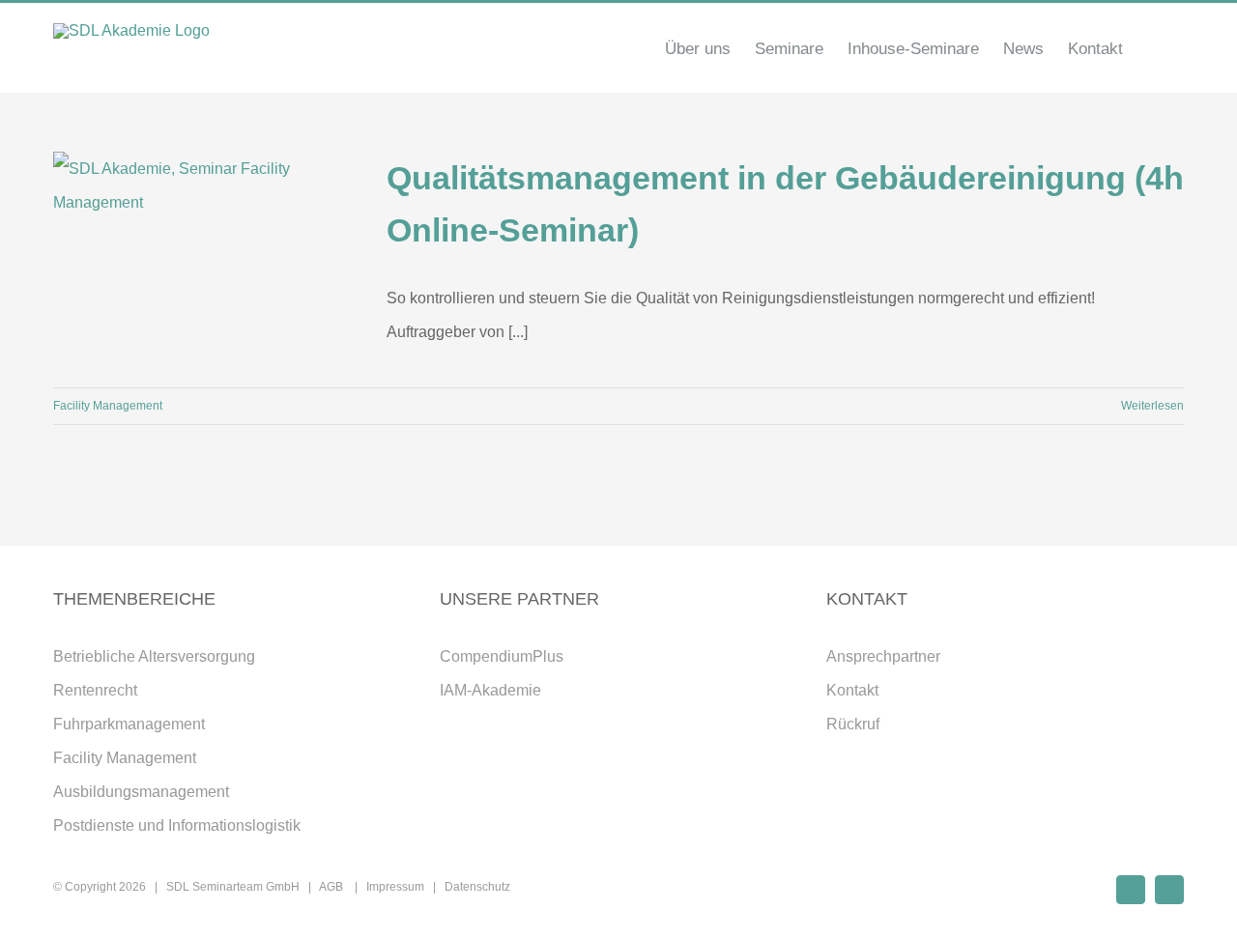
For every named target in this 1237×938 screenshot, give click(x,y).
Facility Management (107, 405)
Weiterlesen (1152, 405)
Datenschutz (477, 887)
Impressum (395, 887)
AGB (332, 887)
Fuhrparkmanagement (129, 724)
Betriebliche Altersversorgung (154, 656)
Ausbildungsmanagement (141, 791)
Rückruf (852, 724)
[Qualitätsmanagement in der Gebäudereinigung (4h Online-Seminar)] (207, 249)
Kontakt (852, 690)
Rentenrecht (95, 690)
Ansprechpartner (883, 656)
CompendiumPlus (501, 656)
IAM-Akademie (490, 690)
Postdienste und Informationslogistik (177, 825)
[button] (1153, 48)
